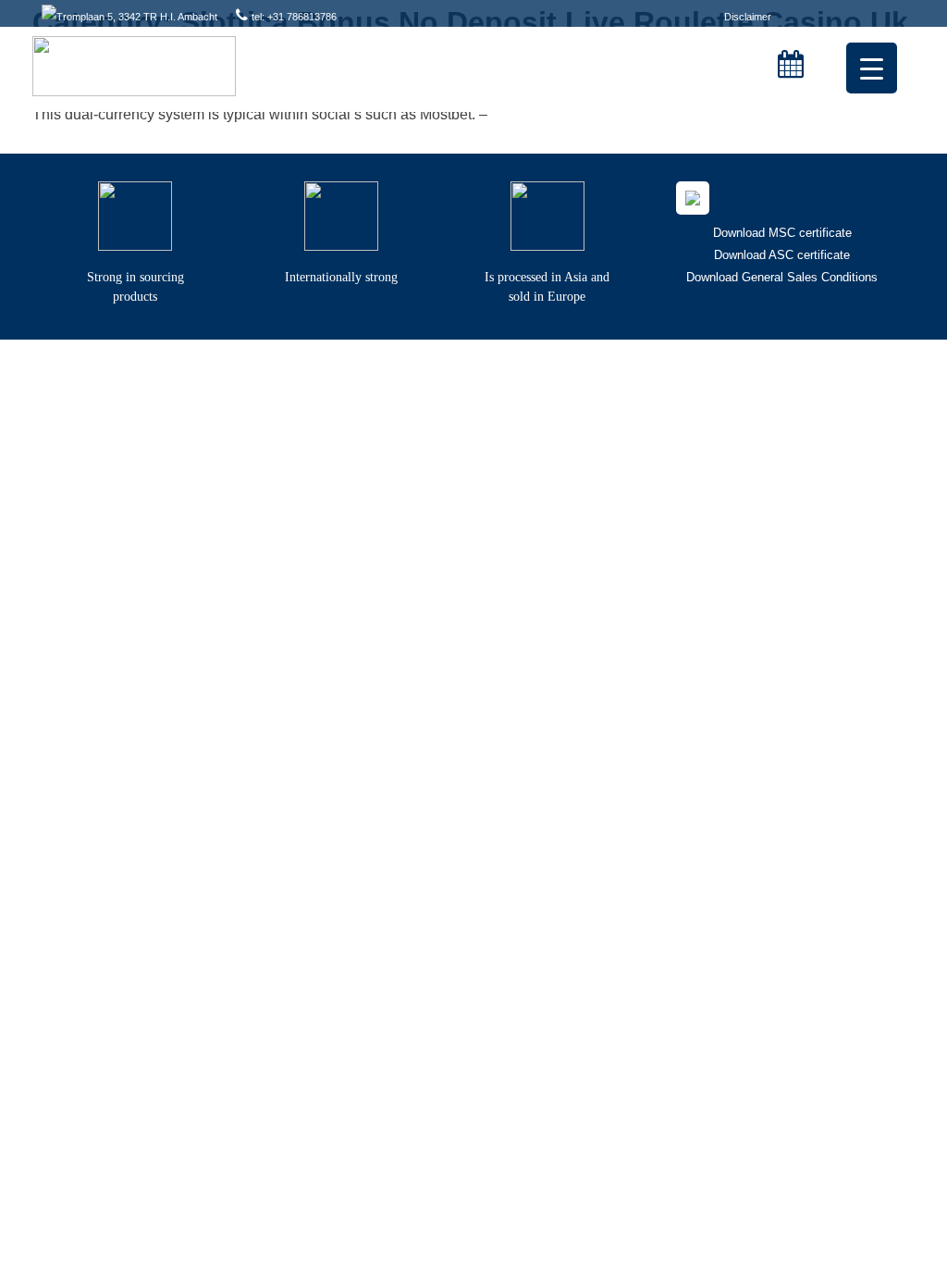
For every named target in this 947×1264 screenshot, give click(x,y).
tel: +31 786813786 (294, 16)
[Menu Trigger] (871, 68)
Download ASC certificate (782, 255)
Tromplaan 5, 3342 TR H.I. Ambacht (136, 16)
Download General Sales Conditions (782, 277)
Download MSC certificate (782, 233)
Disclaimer (747, 16)
